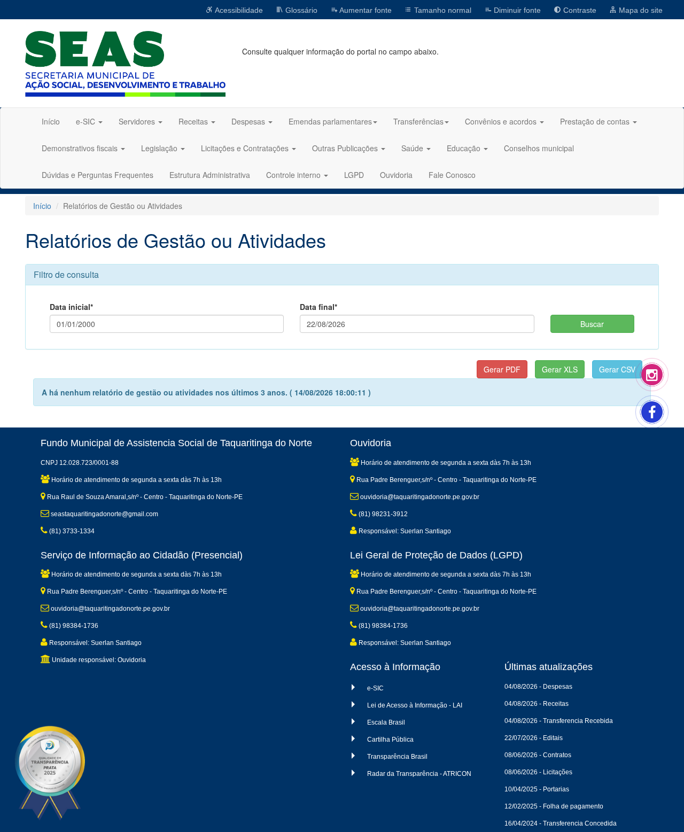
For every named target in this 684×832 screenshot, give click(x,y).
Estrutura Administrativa (209, 174)
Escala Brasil (386, 722)
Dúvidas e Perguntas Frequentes (97, 174)
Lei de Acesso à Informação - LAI (414, 705)
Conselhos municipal (539, 148)
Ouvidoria (396, 174)
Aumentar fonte (365, 10)
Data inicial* (71, 306)
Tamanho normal (441, 10)
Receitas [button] (194, 121)
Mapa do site (640, 10)
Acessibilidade (238, 10)
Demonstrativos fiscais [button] (81, 148)
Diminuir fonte (516, 10)
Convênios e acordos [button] (502, 121)
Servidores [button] (138, 121)
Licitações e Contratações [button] (246, 148)
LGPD (354, 174)
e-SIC (375, 688)
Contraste (578, 10)
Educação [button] (465, 148)
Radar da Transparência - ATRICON (419, 773)
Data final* (318, 306)
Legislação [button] (160, 148)
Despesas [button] (249, 121)
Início (51, 121)
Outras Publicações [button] (346, 148)
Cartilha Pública (390, 739)
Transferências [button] (418, 121)
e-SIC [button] (86, 121)
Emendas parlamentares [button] (330, 121)
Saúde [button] (413, 148)
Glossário (300, 10)
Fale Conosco (452, 174)
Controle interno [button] (294, 174)
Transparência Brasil (397, 756)
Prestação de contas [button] (596, 121)
